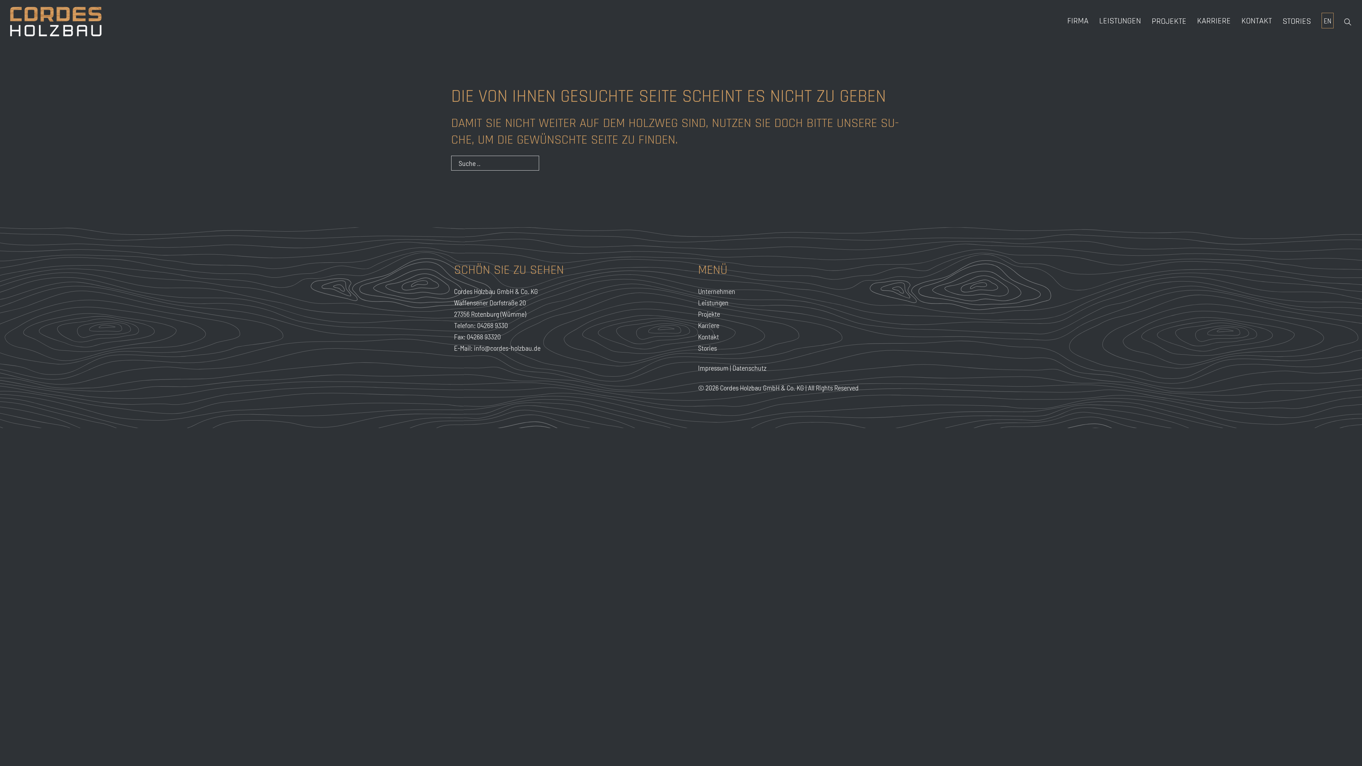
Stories (1297, 21)
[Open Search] (1348, 22)
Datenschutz (749, 367)
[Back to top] (1341, 748)
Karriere (708, 325)
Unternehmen (716, 291)
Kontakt (1256, 21)
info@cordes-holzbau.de (507, 348)
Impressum (713, 367)
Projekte (1169, 21)
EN (1327, 20)
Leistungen (1120, 21)
